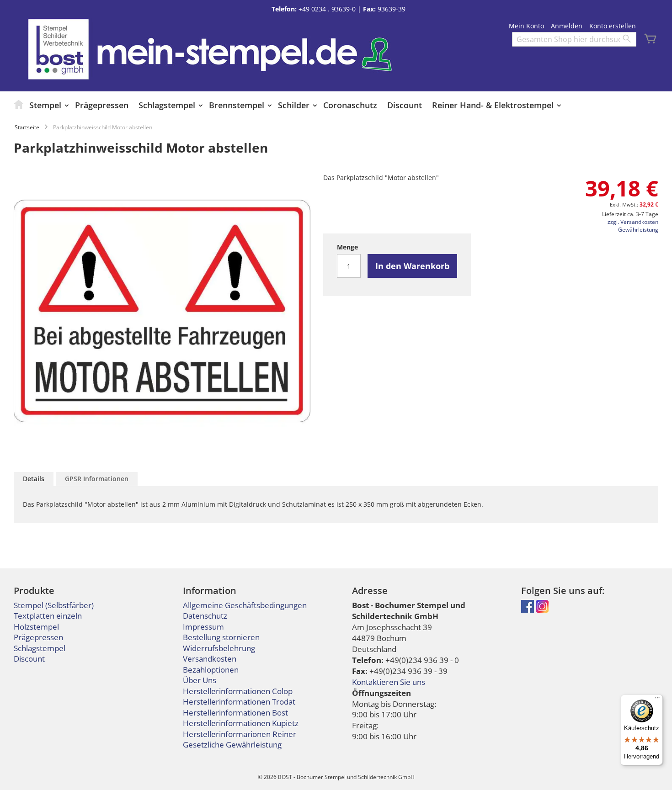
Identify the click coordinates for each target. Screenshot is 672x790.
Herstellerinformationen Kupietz (241, 723)
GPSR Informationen (96, 478)
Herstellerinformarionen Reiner (239, 734)
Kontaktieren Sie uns (388, 682)
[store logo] (58, 49)
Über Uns (199, 680)
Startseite (27, 127)
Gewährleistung (638, 229)
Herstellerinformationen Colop (238, 691)
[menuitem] (19, 104)
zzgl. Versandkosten (633, 222)
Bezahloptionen (211, 669)
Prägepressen (38, 637)
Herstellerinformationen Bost (235, 712)
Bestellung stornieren (221, 637)
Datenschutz (205, 615)
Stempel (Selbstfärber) (54, 605)
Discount (29, 658)
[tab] (33, 479)
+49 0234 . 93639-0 (327, 9)
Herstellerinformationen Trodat (239, 701)
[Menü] (657, 700)
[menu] (336, 105)
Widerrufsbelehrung (219, 648)
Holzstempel (36, 626)
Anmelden (566, 25)
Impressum (203, 626)
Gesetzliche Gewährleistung (232, 744)
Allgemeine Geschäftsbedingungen (245, 605)
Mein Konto (526, 25)
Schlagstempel (39, 648)
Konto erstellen (612, 25)
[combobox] (574, 39)
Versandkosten (209, 658)
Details (33, 478)
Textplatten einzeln (48, 615)
